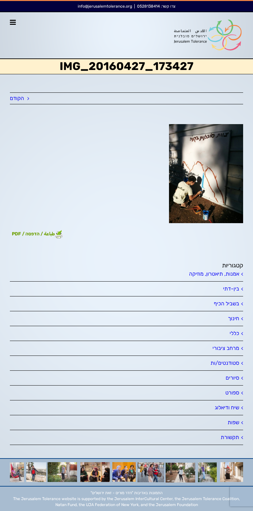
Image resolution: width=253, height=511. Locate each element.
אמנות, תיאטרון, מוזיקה (214, 274)
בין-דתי (231, 289)
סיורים (232, 378)
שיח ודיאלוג (227, 407)
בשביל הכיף (226, 303)
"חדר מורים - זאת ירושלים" (112, 493)
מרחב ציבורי (225, 348)
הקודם (17, 98)
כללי (234, 333)
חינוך (233, 318)
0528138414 (148, 6)
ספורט (232, 393)
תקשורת (230, 437)
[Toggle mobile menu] (13, 22)
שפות (233, 422)
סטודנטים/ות (225, 363)
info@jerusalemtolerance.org (105, 6)
